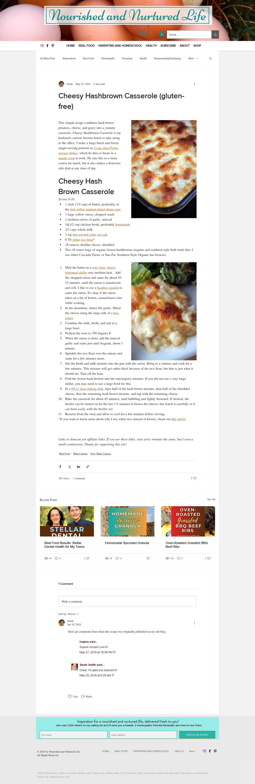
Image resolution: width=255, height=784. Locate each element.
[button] (162, 33)
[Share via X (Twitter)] (69, 466)
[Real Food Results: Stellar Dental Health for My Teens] (67, 521)
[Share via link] (87, 466)
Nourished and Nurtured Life (64, 751)
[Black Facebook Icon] (47, 46)
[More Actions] (194, 623)
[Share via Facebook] (60, 466)
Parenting (127, 58)
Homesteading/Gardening (167, 58)
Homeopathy (108, 58)
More (191, 58)
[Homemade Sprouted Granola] (128, 521)
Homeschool (69, 58)
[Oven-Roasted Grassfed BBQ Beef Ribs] (188, 521)
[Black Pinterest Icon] (53, 46)
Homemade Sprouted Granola (127, 543)
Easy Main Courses (101, 453)
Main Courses (80, 453)
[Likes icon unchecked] (69, 696)
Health (143, 58)
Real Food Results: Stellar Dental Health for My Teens (64, 544)
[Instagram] (42, 46)
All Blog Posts (47, 58)
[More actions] (194, 84)
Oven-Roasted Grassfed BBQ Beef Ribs (187, 544)
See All (211, 499)
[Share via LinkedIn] (78, 466)
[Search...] (215, 34)
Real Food (88, 58)
